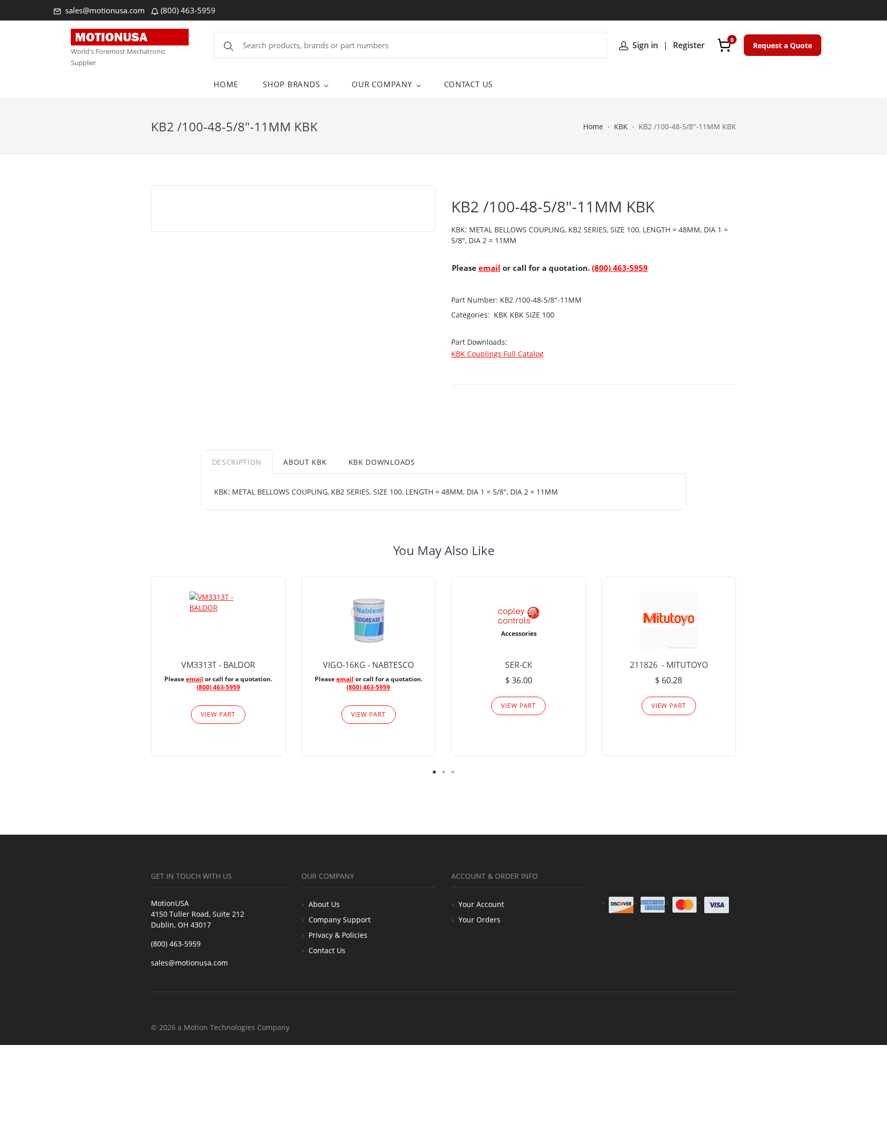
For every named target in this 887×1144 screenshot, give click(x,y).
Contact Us (326, 950)
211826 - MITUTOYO (669, 664)
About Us (324, 904)
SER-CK (518, 664)
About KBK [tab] (304, 462)
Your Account (481, 904)
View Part (218, 714)
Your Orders (479, 919)
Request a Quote (782, 45)
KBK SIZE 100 (532, 315)
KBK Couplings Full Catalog (497, 354)
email (489, 268)
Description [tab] (237, 462)
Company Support (339, 919)
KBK (621, 126)
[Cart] (724, 45)
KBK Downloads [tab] (382, 462)
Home (593, 126)
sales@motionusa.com (104, 10)
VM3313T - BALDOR (218, 664)
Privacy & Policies (338, 935)
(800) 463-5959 (188, 10)
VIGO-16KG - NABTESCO (368, 664)
